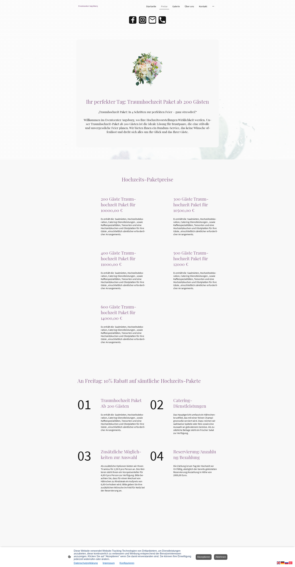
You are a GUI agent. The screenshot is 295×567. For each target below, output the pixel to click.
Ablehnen (220, 557)
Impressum (109, 563)
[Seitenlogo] (88, 8)
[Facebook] (132, 20)
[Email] (152, 20)
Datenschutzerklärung (86, 563)
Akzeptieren (203, 557)
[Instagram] (142, 20)
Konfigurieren (127, 563)
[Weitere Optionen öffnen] (213, 6)
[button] (279, 562)
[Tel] (162, 20)
